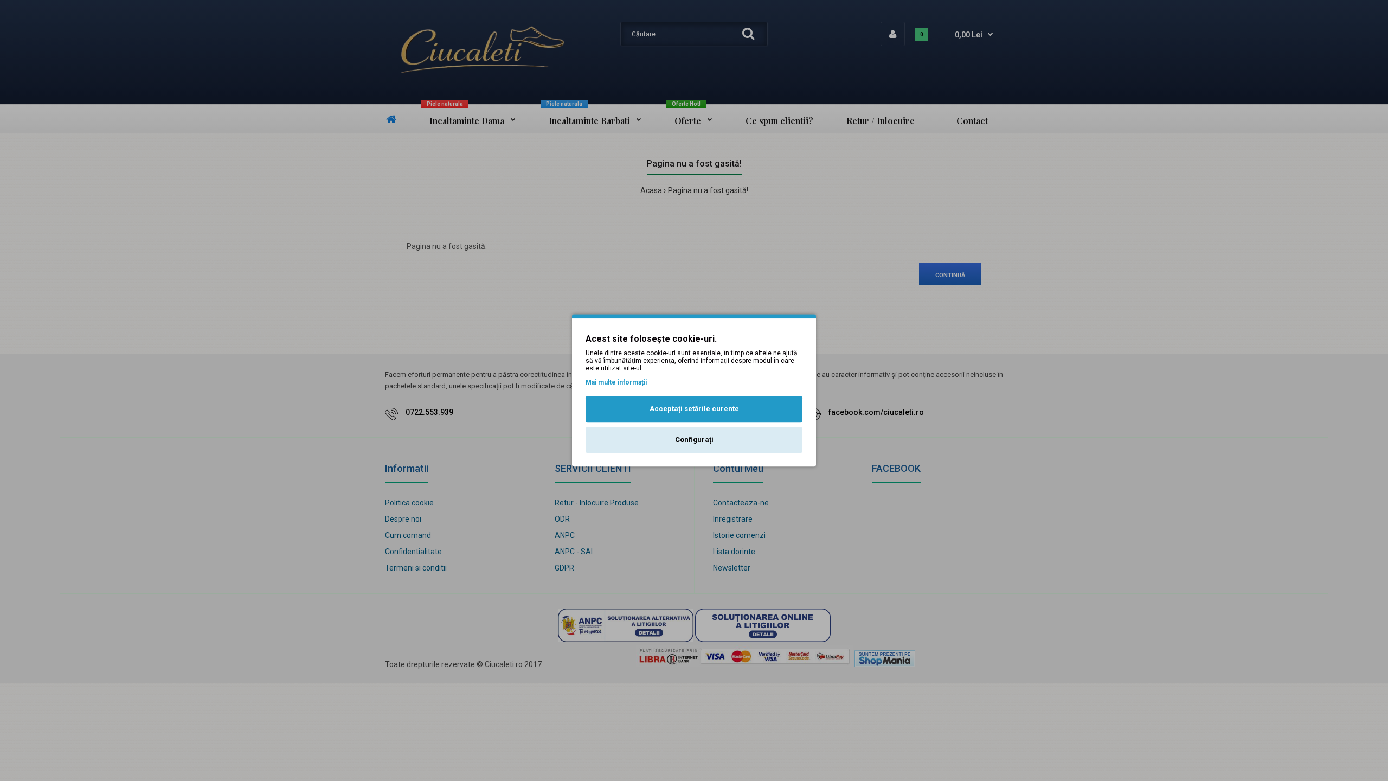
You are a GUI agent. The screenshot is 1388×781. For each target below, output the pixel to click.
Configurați (694, 440)
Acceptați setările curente (694, 409)
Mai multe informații (616, 382)
